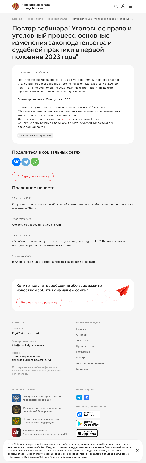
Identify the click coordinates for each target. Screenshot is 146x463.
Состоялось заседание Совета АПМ (37, 224)
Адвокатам (83, 340)
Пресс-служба (34, 18)
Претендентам (85, 346)
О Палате (82, 334)
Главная (17, 18)
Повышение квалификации (35, 135)
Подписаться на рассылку (39, 302)
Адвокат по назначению (90, 363)
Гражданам (83, 351)
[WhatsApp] (35, 162)
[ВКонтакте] (16, 162)
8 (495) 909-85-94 (25, 333)
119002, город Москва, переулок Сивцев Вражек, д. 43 (31, 358)
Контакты (82, 369)
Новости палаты (57, 18)
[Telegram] (25, 162)
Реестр (80, 357)
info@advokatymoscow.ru (28, 345)
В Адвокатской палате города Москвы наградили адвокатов (54, 261)
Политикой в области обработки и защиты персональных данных (47, 457)
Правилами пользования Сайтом (107, 453)
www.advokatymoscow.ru (46, 370)
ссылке (67, 119)
